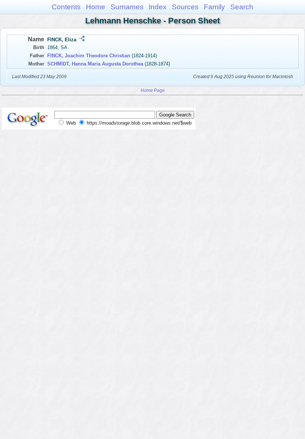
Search (241, 7)
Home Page (153, 90)
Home (95, 7)
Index (158, 7)
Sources (185, 7)
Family (214, 7)
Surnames (127, 7)
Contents (66, 7)
